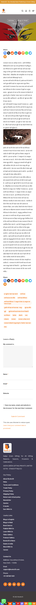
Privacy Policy (8, 491)
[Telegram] (30, 53)
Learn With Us (8, 531)
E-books (6, 506)
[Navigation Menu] (33, 11)
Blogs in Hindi (22, 20)
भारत (26, 315)
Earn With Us (7, 509)
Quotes (5, 503)
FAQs (5, 482)
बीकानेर (20, 315)
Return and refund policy (11, 497)
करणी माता (22, 294)
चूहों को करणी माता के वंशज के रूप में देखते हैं (18, 311)
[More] (5, 56)
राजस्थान (13, 319)
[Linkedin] (15, 53)
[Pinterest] (19, 53)
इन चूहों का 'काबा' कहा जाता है (11, 294)
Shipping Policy (8, 494)
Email (5, 384)
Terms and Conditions (11, 485)
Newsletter (7, 500)
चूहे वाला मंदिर (28, 307)
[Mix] (23, 53)
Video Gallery (7, 535)
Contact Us (7, 556)
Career (5, 550)
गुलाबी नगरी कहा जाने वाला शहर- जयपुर (13, 307)
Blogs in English (8, 519)
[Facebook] (5, 53)
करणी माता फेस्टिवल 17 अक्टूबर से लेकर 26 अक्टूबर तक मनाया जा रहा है (17, 302)
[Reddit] (12, 53)
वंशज (5, 327)
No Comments (25, 35)
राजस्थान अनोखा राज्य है (24, 319)
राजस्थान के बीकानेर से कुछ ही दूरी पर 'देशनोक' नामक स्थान (17, 323)
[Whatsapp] (26, 53)
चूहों (5, 311)
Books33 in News (9, 541)
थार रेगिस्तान (7, 315)
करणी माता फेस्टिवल (22, 298)
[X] (8, 53)
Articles (11, 20)
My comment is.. (9, 344)
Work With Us (8, 547)
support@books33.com (11, 569)
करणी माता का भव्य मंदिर (9, 298)
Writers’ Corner (18, 24)
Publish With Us (8, 528)
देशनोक (14, 315)
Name (5, 374)
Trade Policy (7, 488)
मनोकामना (6, 319)
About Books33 (8, 479)
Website (6, 393)
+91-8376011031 (9, 576)
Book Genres (7, 525)
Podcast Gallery (8, 538)
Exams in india (8, 544)
